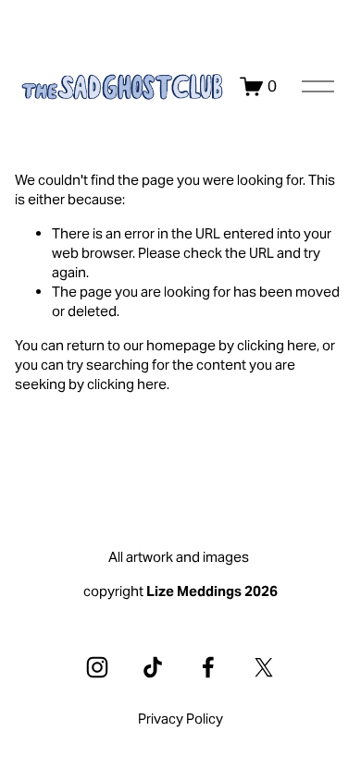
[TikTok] (153, 667)
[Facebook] (208, 667)
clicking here (277, 345)
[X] (264, 667)
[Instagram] (97, 667)
